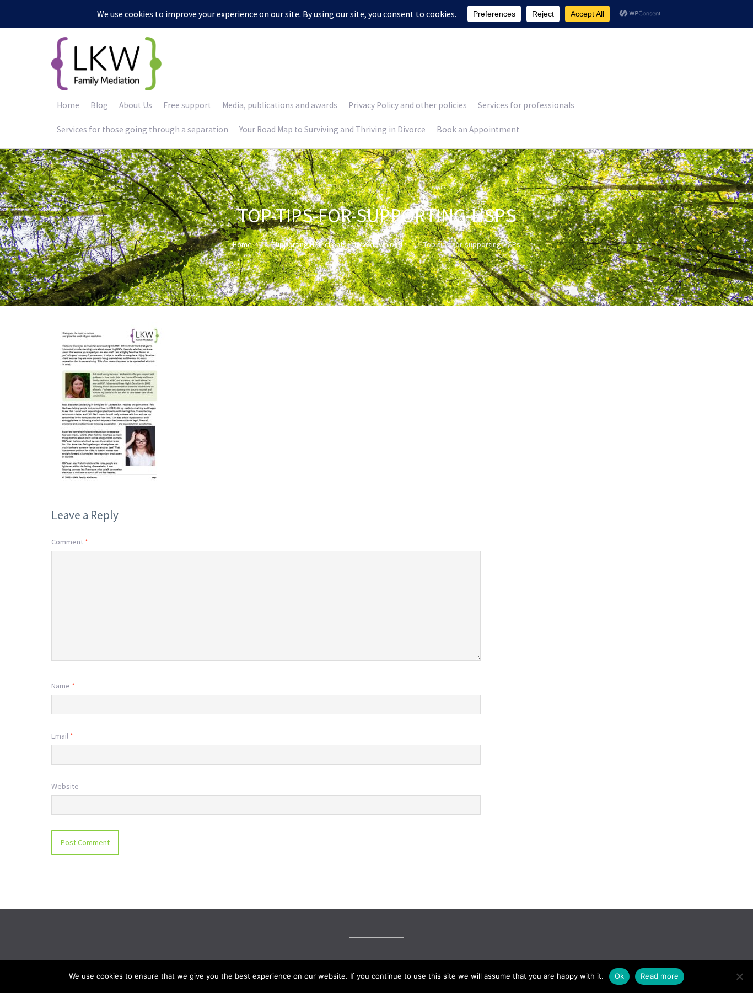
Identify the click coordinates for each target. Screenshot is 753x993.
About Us (135, 105)
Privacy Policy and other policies (407, 105)
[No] (739, 976)
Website (65, 786)
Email (62, 736)
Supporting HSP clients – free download (336, 244)
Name (63, 686)
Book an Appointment (478, 129)
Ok (620, 975)
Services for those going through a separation (142, 129)
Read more (660, 975)
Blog (99, 105)
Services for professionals (526, 105)
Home (68, 105)
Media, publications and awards (279, 105)
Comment (69, 542)
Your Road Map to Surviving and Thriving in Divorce (332, 129)
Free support (187, 105)
